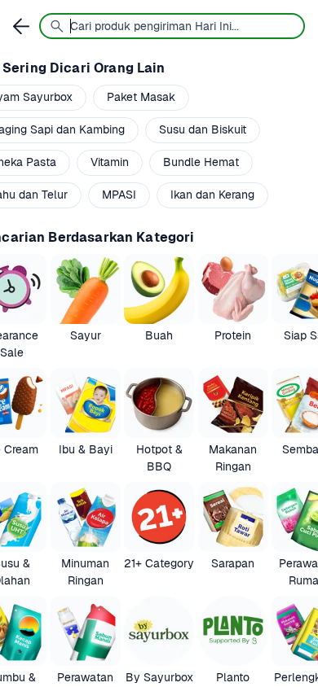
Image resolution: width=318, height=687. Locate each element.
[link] (86, 307)
